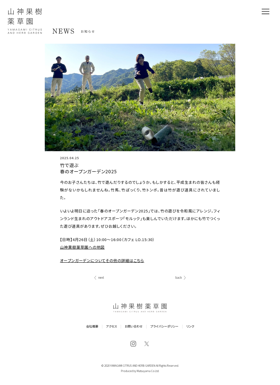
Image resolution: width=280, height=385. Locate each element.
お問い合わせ (133, 327)
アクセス (111, 327)
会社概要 (92, 327)
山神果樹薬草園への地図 (82, 247)
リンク (190, 327)
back (178, 278)
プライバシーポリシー (164, 327)
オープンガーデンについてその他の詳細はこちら (102, 260)
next (101, 278)
